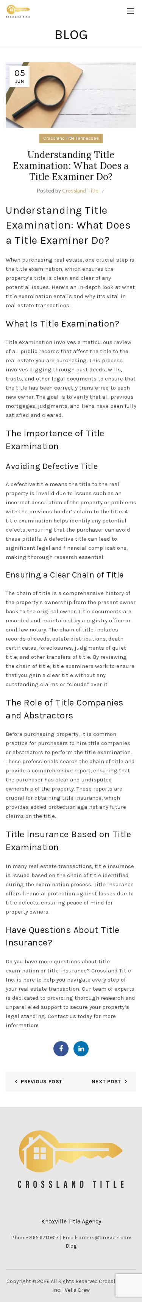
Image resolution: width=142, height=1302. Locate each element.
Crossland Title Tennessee (71, 138)
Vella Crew (77, 1290)
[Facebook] (61, 1048)
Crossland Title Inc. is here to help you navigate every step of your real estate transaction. (68, 979)
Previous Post (41, 1081)
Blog (71, 1246)
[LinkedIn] (81, 1048)
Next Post (106, 1081)
